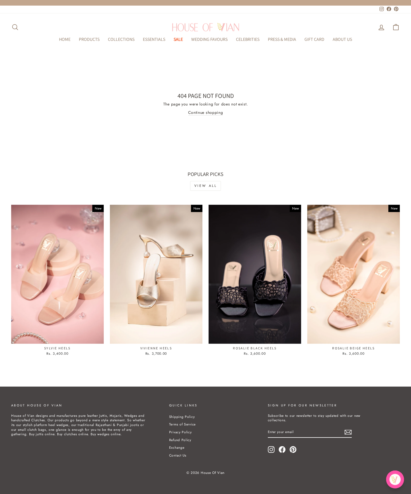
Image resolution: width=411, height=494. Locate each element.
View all (205, 185)
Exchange (177, 447)
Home (64, 39)
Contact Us (177, 455)
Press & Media (282, 39)
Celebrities (247, 39)
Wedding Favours (209, 39)
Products (89, 39)
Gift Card (314, 39)
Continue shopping (205, 112)
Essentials (154, 39)
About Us (342, 39)
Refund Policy (180, 439)
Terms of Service (182, 424)
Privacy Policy (180, 432)
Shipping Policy (182, 416)
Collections (121, 39)
